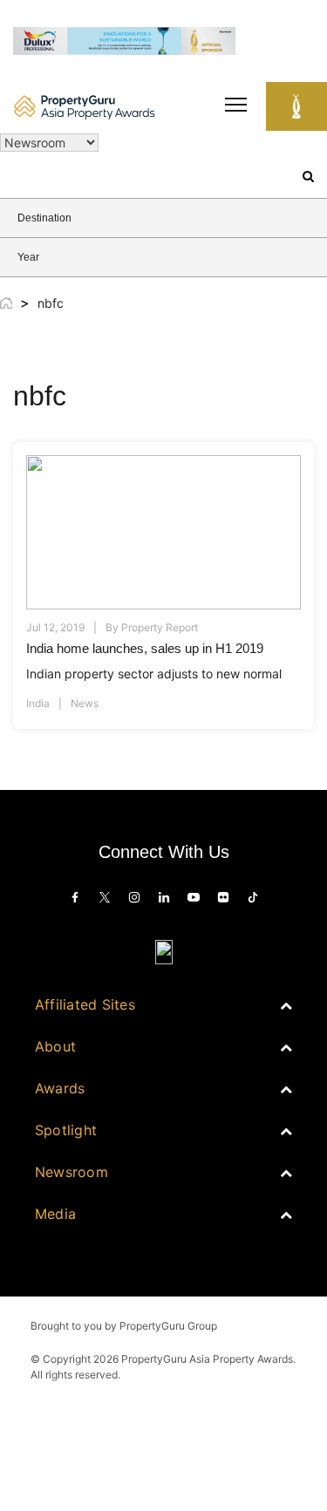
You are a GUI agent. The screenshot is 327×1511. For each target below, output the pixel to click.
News (85, 703)
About (55, 1046)
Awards (60, 1088)
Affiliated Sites (85, 1004)
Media (55, 1213)
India (38, 703)
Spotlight (66, 1130)
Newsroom (71, 1172)
